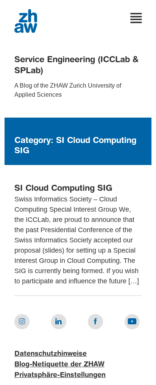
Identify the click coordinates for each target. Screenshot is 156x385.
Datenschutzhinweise (50, 353)
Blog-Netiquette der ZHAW (59, 364)
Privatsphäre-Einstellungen (60, 375)
